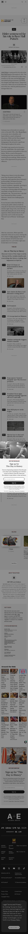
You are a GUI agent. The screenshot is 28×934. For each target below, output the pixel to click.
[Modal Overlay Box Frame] (14, 467)
